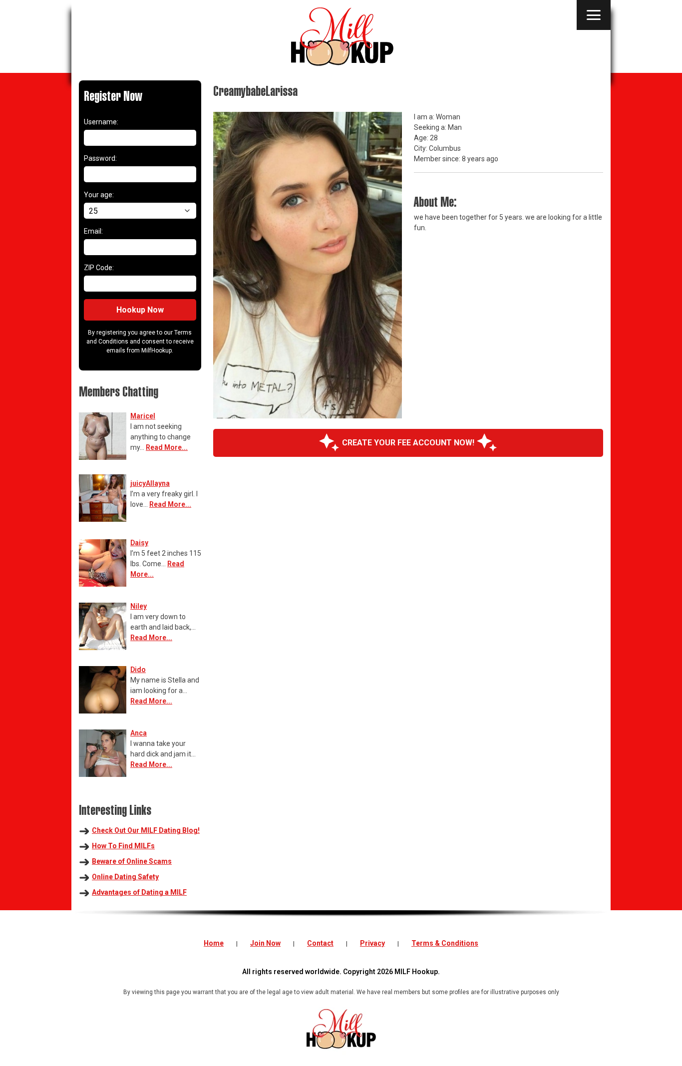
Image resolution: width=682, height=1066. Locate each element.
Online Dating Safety (125, 877)
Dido (138, 670)
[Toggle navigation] (594, 15)
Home (214, 943)
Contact (320, 943)
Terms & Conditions (444, 943)
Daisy (139, 543)
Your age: (99, 195)
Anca (138, 733)
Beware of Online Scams (132, 861)
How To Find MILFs (123, 846)
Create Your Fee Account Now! (408, 442)
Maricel (142, 416)
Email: (93, 231)
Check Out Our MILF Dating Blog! (146, 830)
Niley (138, 606)
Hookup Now (140, 310)
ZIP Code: (99, 268)
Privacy (372, 943)
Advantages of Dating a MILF (139, 892)
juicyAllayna (150, 483)
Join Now (265, 943)
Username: (101, 122)
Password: (100, 158)
